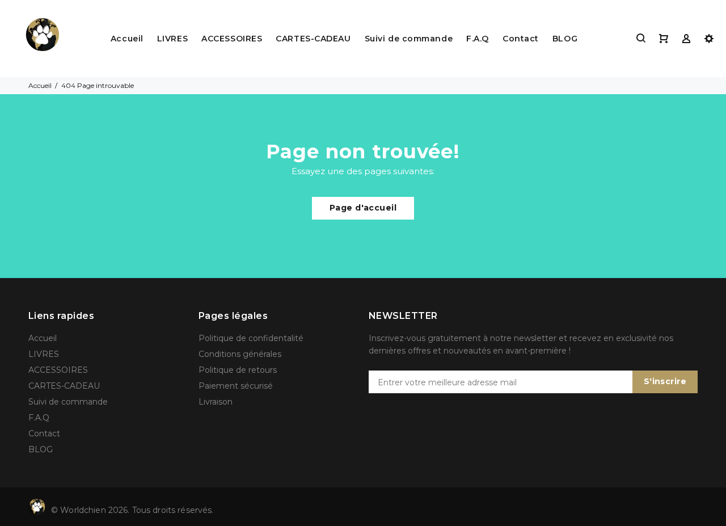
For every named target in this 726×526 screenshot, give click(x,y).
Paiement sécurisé (236, 386)
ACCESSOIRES (231, 38)
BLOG (564, 38)
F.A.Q (477, 38)
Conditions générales (240, 354)
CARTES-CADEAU (313, 38)
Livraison (216, 402)
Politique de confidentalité (251, 338)
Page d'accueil (363, 208)
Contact (521, 38)
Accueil (127, 38)
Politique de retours (238, 370)
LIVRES (172, 38)
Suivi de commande (409, 38)
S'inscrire (665, 381)
